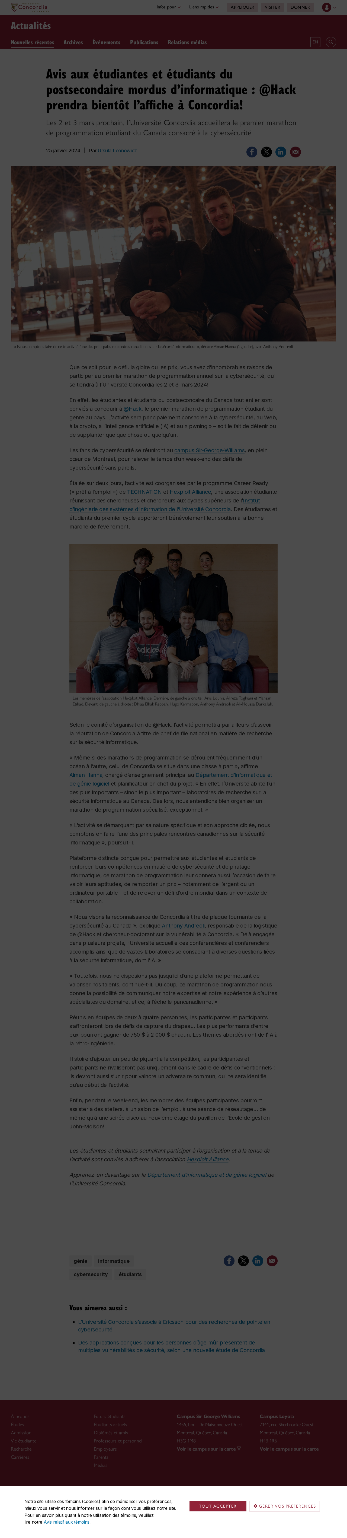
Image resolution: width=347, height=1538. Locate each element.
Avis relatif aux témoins (66, 1522)
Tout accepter (218, 1506)
